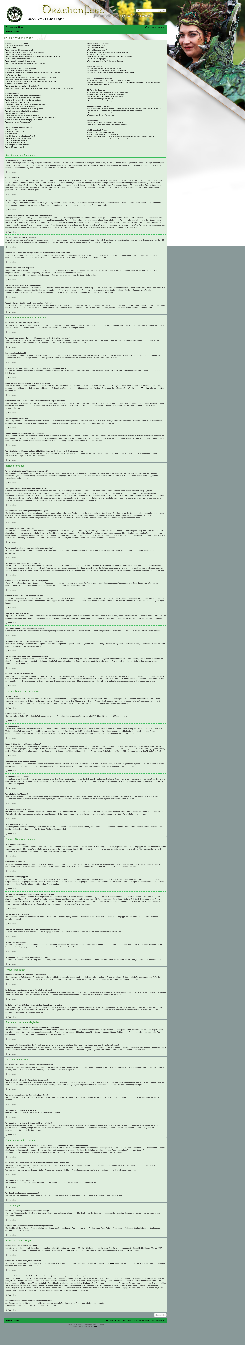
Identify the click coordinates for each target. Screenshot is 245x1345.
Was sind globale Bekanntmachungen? (18, 138)
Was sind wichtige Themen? (15, 142)
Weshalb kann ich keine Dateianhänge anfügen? (21, 111)
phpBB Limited (143, 388)
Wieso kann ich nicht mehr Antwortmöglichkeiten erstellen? (25, 104)
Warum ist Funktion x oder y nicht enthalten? (102, 134)
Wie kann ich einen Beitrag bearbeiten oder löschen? (23, 98)
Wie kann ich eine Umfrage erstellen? (18, 102)
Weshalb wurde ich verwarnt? (15, 113)
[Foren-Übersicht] (15, 14)
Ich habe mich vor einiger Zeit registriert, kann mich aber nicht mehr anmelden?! (32, 56)
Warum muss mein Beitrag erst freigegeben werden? (23, 120)
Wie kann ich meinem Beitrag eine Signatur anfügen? (23, 100)
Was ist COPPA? (11, 48)
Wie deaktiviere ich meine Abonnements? (101, 115)
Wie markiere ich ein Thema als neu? (18, 122)
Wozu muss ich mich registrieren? (17, 45)
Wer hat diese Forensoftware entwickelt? (101, 132)
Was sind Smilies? (11, 134)
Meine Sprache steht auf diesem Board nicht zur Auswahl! (25, 79)
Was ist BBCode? (11, 129)
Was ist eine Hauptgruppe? (96, 59)
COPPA (132, 218)
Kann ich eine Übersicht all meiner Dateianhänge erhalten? (107, 125)
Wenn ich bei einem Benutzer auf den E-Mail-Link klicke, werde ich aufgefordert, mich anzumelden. (39, 88)
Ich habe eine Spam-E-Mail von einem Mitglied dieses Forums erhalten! (111, 73)
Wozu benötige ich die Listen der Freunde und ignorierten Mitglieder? (110, 80)
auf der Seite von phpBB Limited (77, 1250)
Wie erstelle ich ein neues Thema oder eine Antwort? (23, 95)
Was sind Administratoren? (96, 45)
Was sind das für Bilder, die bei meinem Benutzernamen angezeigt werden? (31, 81)
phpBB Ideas (115, 1263)
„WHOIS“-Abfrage (16, 1281)
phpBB (78, 1324)
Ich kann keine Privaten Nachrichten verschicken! (104, 68)
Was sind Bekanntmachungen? (16, 140)
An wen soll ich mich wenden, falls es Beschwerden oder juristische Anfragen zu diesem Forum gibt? (121, 136)
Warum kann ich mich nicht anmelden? (18, 54)
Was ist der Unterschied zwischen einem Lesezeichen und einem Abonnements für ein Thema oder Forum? (124, 108)
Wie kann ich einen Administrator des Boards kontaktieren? (107, 139)
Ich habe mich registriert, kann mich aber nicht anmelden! (25, 52)
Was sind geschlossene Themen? (17, 145)
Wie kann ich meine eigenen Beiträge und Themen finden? (107, 101)
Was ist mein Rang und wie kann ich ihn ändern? (22, 86)
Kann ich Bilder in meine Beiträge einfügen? (20, 136)
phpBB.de (160, 388)
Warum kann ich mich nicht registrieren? (19, 50)
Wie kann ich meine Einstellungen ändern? (19, 70)
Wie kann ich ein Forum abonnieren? (99, 113)
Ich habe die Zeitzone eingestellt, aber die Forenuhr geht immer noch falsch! (31, 77)
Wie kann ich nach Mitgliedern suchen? (100, 99)
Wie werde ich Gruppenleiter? (97, 54)
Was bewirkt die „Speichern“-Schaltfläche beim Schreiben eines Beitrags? (30, 117)
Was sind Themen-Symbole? (15, 147)
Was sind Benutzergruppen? (97, 50)
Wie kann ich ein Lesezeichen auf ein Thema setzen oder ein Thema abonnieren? (115, 111)
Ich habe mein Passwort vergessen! (17, 59)
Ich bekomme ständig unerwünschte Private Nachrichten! (107, 70)
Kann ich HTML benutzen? (14, 131)
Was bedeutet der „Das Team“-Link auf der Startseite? (105, 61)
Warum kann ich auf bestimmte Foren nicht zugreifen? (24, 109)
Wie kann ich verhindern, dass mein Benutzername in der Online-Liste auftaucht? (33, 73)
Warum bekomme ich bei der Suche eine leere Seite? (105, 96)
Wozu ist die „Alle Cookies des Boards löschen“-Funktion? (25, 63)
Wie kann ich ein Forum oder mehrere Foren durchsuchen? (107, 92)
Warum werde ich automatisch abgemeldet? (20, 61)
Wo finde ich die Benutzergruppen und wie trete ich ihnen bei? (108, 52)
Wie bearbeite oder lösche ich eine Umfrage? (20, 106)
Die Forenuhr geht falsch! (14, 75)
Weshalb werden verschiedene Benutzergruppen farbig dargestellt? (110, 56)
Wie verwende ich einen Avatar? (16, 84)
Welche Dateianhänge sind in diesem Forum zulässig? (105, 122)
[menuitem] (21, 27)
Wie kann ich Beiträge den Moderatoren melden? (22, 115)
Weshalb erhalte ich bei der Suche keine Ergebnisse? (105, 94)
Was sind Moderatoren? (95, 48)
